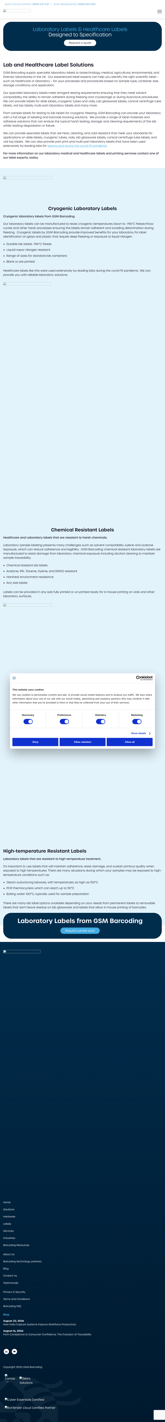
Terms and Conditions (16, 1299)
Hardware (9, 1216)
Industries (9, 1238)
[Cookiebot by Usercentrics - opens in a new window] (138, 678)
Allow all (130, 742)
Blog (6, 1268)
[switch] (64, 721)
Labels (7, 1223)
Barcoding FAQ (12, 1306)
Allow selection (82, 742)
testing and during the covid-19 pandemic (77, 146)
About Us (9, 1254)
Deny (35, 742)
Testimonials (10, 1283)
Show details (138, 733)
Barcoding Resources (16, 1245)
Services (8, 1231)
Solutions (8, 1209)
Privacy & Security (14, 1292)
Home (6, 1202)
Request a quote (80, 43)
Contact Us (10, 1275)
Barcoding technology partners (22, 1261)
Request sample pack (80, 930)
